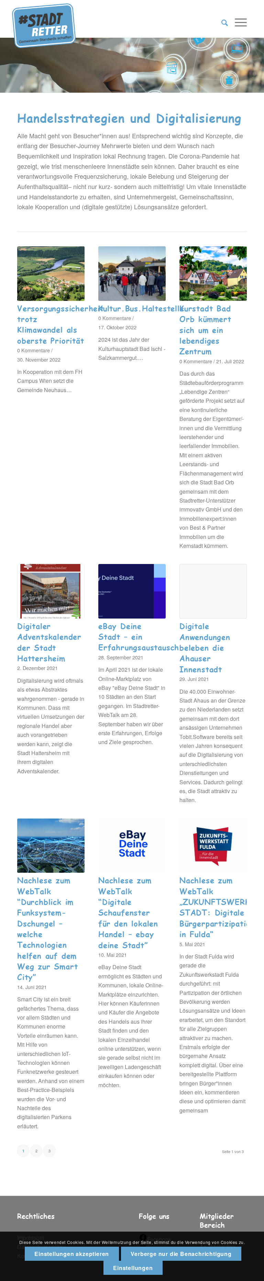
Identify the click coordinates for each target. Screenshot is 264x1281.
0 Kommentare (33, 350)
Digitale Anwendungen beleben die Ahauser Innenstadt (204, 647)
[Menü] (237, 22)
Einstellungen (133, 1268)
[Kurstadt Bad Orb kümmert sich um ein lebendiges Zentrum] (213, 273)
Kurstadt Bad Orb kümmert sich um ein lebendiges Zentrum (205, 329)
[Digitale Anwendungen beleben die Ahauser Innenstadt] (213, 591)
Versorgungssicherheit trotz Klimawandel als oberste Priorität (60, 324)
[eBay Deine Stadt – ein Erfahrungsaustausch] (132, 591)
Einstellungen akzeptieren (71, 1254)
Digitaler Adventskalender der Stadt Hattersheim (49, 642)
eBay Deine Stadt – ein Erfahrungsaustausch (138, 637)
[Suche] (221, 22)
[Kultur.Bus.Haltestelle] (132, 273)
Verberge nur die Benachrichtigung (181, 1254)
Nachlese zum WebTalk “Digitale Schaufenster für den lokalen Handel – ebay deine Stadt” (128, 912)
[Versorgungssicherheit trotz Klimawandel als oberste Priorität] (51, 273)
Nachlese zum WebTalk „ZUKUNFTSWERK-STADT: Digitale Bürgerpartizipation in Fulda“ (217, 907)
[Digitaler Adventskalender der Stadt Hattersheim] (51, 591)
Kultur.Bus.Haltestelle (141, 308)
